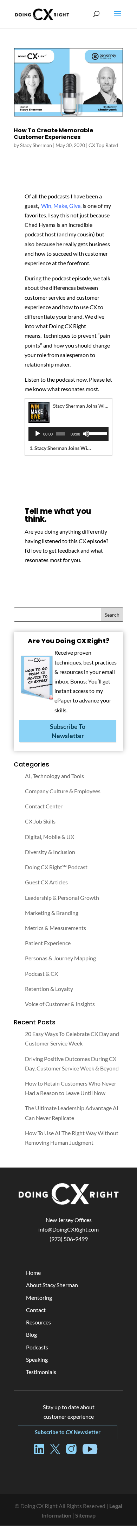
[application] (68, 434)
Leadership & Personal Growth (62, 897)
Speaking (37, 1359)
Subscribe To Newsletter (67, 731)
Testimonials (41, 1371)
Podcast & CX (41, 973)
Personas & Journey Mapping (60, 958)
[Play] (37, 433)
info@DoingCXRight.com (68, 1229)
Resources (38, 1322)
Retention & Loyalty (49, 988)
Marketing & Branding (51, 912)
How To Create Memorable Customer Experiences (53, 133)
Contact (36, 1309)
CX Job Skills (40, 821)
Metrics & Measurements (55, 927)
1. (61, 448)
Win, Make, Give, (61, 205)
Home (33, 1272)
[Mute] (86, 433)
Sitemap (85, 1515)
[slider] (97, 433)
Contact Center (44, 806)
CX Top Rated (103, 145)
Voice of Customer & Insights (60, 1003)
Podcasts (37, 1347)
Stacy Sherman (36, 145)
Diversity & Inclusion (50, 851)
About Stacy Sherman (52, 1285)
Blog (31, 1334)
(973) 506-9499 (69, 1238)
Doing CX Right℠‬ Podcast (56, 867)
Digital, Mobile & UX (49, 836)
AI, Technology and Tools (54, 775)
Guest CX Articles (46, 882)
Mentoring (39, 1297)
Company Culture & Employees (62, 791)
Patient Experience (48, 943)
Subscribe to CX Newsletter (67, 1432)
